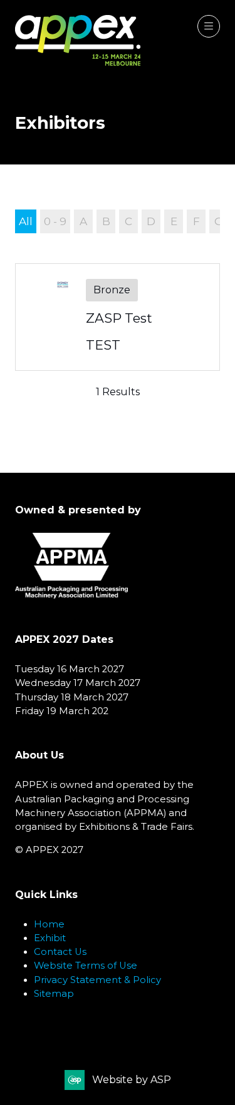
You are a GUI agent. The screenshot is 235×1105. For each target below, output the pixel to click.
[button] (208, 26)
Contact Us (60, 951)
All (26, 221)
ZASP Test (119, 318)
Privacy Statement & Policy (97, 980)
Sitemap (54, 993)
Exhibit (50, 938)
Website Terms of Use (85, 965)
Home (49, 924)
